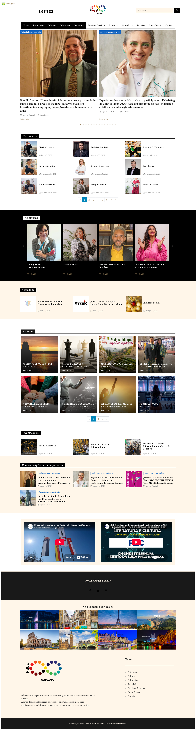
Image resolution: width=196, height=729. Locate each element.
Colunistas (65, 25)
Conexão (126, 25)
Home (26, 25)
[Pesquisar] (177, 10)
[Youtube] (51, 11)
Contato (169, 25)
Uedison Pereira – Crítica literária (112, 266)
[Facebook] (41, 11)
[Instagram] (46, 11)
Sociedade (79, 25)
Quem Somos (155, 25)
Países (112, 25)
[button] (80, 124)
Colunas (52, 25)
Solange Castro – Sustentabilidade (36, 266)
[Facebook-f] (90, 590)
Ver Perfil (31, 274)
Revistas (141, 25)
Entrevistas (38, 25)
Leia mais (24, 119)
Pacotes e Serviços (96, 25)
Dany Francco (70, 264)
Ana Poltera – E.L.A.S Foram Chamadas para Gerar (149, 266)
